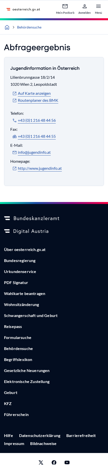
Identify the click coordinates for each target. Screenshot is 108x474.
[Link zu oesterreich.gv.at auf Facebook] (54, 463)
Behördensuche (29, 27)
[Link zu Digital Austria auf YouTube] (67, 463)
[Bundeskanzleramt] (54, 218)
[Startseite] (7, 27)
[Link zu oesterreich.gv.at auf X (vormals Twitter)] (40, 463)
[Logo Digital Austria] (54, 231)
